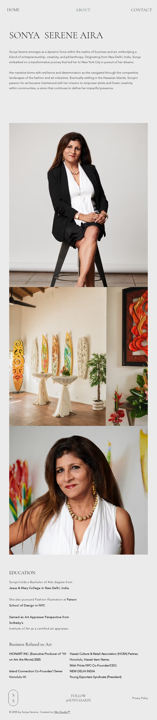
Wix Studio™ (62, 712)
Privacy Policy (140, 698)
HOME (13, 9)
